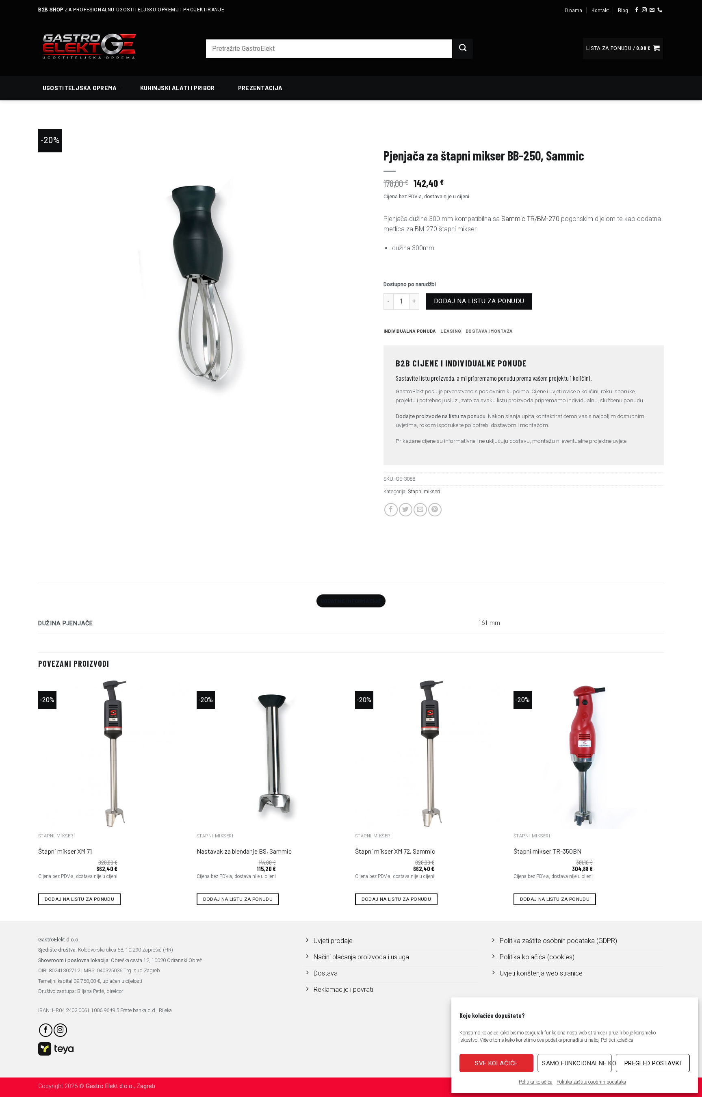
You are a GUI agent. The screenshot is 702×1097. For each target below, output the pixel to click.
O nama (573, 10)
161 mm (489, 623)
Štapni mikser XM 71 (65, 851)
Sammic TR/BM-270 (530, 219)
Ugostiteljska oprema (80, 88)
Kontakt (600, 10)
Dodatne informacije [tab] (351, 601)
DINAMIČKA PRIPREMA (470, 132)
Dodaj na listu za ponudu (479, 301)
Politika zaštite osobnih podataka (591, 1082)
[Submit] (463, 49)
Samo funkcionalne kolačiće (576, 1063)
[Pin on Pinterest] (435, 509)
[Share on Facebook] (391, 509)
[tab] (410, 331)
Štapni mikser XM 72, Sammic (395, 851)
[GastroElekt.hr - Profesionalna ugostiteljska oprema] (99, 46)
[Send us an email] (652, 10)
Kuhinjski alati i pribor (177, 88)
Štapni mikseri (517, 132)
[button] (623, 48)
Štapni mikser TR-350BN (547, 851)
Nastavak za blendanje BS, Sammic (244, 851)
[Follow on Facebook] (636, 10)
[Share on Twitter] (405, 509)
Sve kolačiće (496, 1063)
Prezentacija (260, 88)
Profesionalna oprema (411, 132)
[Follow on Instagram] (644, 10)
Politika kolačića (535, 1082)
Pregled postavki (652, 1063)
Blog (623, 10)
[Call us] (659, 10)
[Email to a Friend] (420, 509)
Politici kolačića (617, 1040)
